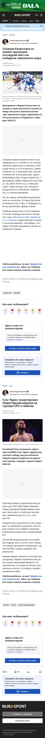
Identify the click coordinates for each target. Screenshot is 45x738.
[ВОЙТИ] (41, 15)
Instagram (24, 373)
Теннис (24, 21)
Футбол (16, 21)
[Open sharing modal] (28, 671)
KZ (37, 15)
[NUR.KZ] (22, 15)
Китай (13, 605)
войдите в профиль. (15, 339)
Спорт (5, 21)
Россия (6, 605)
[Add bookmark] (40, 672)
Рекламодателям (22, 721)
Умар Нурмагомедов (26, 605)
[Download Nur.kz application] (22, 5)
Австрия (17, 293)
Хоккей (12, 35)
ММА (37, 21)
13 (5, 625)
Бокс (31, 21)
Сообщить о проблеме (22, 714)
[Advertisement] (23, 140)
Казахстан (7, 293)
